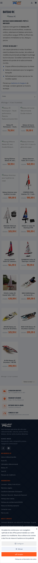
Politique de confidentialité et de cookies (26, 559)
